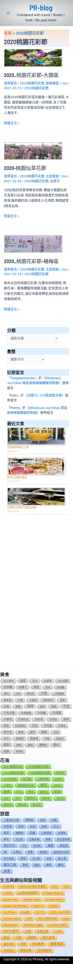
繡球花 (44, 792)
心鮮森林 (46, 832)
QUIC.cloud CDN (59, 912)
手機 (23, 944)
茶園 (49, 858)
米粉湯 (39, 719)
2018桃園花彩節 (38, 766)
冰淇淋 (48, 680)
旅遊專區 (52, 83)
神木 (31, 791)
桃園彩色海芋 (26, 785)
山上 (56, 826)
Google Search (54, 899)
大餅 (17, 693)
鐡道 (37, 864)
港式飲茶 (48, 700)
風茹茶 (60, 738)
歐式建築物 (63, 839)
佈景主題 (42, 931)
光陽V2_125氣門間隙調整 (21, 507)
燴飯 (54, 706)
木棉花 (58, 779)
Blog (54, 886)
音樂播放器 (44, 950)
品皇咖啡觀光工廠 (18, 447)
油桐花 (57, 785)
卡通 (18, 937)
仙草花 (55, 181)
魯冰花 (37, 804)
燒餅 (42, 706)
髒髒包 (43, 744)
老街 (23, 858)
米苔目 (53, 719)
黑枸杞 (19, 751)
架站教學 (38, 944)
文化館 (19, 839)
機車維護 (56, 944)
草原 (57, 791)
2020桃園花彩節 (32, 83)
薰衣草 (46, 798)
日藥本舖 (34, 839)
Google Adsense (53, 892)
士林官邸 (42, 779)
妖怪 (32, 826)
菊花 (17, 798)
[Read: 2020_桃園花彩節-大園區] (33, 58)
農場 (25, 864)
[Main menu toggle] (8, 13)
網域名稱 (25, 950)
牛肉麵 (56, 712)
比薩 (20, 700)
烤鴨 (18, 706)
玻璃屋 (43, 852)
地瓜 (47, 687)
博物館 (29, 819)
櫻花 (43, 785)
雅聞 (48, 864)
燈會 (30, 852)
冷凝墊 (58, 931)
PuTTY (40, 912)
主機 (28, 931)
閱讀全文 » (11, 123)
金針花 (60, 798)
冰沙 (35, 680)
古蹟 (54, 820)
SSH (29, 918)
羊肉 (34, 725)
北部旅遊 (52, 176)
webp (66, 918)
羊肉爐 (48, 725)
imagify (54, 905)
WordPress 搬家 (33, 925)
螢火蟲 (62, 858)
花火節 (36, 858)
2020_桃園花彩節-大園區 (31, 75)
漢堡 (62, 700)
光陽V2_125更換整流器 (44, 395)
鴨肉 (56, 744)
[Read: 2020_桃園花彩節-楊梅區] (33, 244)
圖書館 (32, 937)
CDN (66, 886)
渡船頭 (64, 845)
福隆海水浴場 (61, 852)
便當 (23, 680)
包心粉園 (63, 680)
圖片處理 (48, 937)
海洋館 (37, 845)
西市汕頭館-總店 (17, 477)
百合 (19, 791)
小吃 (44, 693)
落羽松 (31, 798)
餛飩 (30, 744)
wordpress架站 (58, 925)
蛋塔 (32, 732)
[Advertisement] (36, 556)
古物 (42, 820)
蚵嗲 (20, 732)
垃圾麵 (60, 687)
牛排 (66, 706)
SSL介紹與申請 (47, 918)
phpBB (25, 912)
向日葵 (27, 779)
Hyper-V (38, 905)
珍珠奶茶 (23, 719)
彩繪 (32, 832)
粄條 (66, 719)
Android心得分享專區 (33, 886)
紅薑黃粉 (20, 725)
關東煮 (34, 738)
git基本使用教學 (28, 892)
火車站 (17, 852)
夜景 (21, 826)
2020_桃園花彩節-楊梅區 (31, 261)
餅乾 (18, 744)
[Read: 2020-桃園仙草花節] (33, 150)
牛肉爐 (42, 712)
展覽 (44, 826)
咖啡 (36, 687)
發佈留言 (10, 83)
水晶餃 (33, 700)
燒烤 (30, 706)
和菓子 (23, 687)
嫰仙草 (30, 693)
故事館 (62, 832)
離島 (61, 864)
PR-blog (41, 7)
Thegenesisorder (22, 378)
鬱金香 (22, 804)
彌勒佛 (19, 832)
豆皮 (56, 732)
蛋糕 (44, 732)
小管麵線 (59, 693)
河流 (24, 845)
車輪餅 (20, 738)
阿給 (47, 738)
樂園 (48, 839)
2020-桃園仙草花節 (25, 168)
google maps (32, 899)
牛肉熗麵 (26, 712)
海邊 (50, 845)
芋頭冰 (62, 725)
